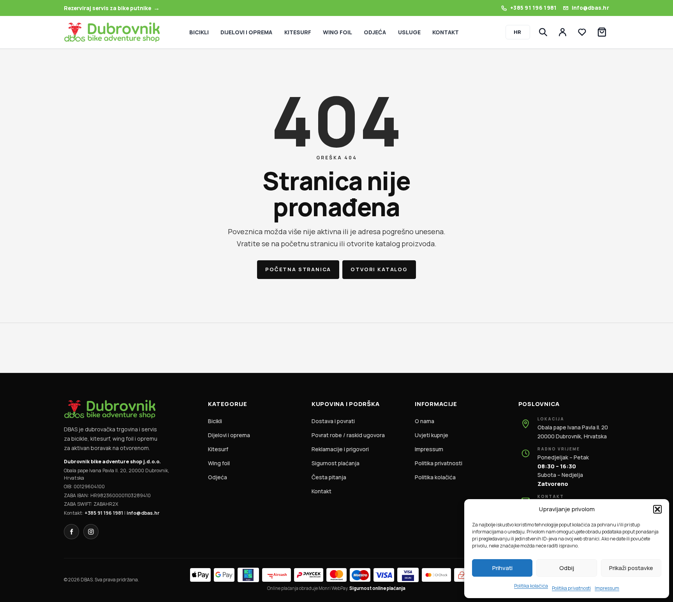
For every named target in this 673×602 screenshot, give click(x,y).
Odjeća (217, 477)
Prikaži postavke (631, 568)
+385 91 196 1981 (104, 513)
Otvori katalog (379, 269)
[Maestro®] (360, 575)
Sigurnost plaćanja (335, 463)
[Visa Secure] (408, 575)
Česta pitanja (329, 477)
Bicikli (215, 421)
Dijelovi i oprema (229, 435)
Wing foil (219, 463)
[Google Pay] (224, 575)
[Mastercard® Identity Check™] (436, 575)
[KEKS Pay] (248, 575)
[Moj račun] (562, 32)
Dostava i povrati (333, 421)
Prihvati (502, 568)
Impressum (607, 588)
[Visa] (383, 575)
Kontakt (321, 491)
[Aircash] (276, 575)
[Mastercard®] (336, 575)
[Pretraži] (543, 32)
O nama (424, 421)
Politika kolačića (531, 586)
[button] (657, 509)
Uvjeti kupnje (431, 435)
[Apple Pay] (200, 575)
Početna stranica (298, 269)
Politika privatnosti (571, 588)
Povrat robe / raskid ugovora (348, 435)
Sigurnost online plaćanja (377, 588)
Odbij (566, 568)
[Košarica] (601, 32)
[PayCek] (308, 575)
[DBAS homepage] (112, 32)
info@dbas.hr (143, 513)
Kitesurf (218, 449)
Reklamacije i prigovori (340, 449)
